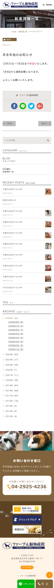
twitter (31, 106)
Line (23, 106)
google (40, 106)
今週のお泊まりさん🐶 (12, 189)
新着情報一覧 (22, 31)
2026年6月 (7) (15, 330)
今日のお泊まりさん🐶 (12, 287)
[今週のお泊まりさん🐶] (48, 191)
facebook (14, 106)
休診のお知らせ (9, 200)
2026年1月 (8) (15, 349)
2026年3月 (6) (15, 342)
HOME (14, 31)
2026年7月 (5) (15, 326)
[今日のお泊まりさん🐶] (48, 290)
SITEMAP (27, 567)
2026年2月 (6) (15, 345)
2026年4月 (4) (15, 338)
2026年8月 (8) (15, 322)
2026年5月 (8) (15, 334)
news (8, 39)
